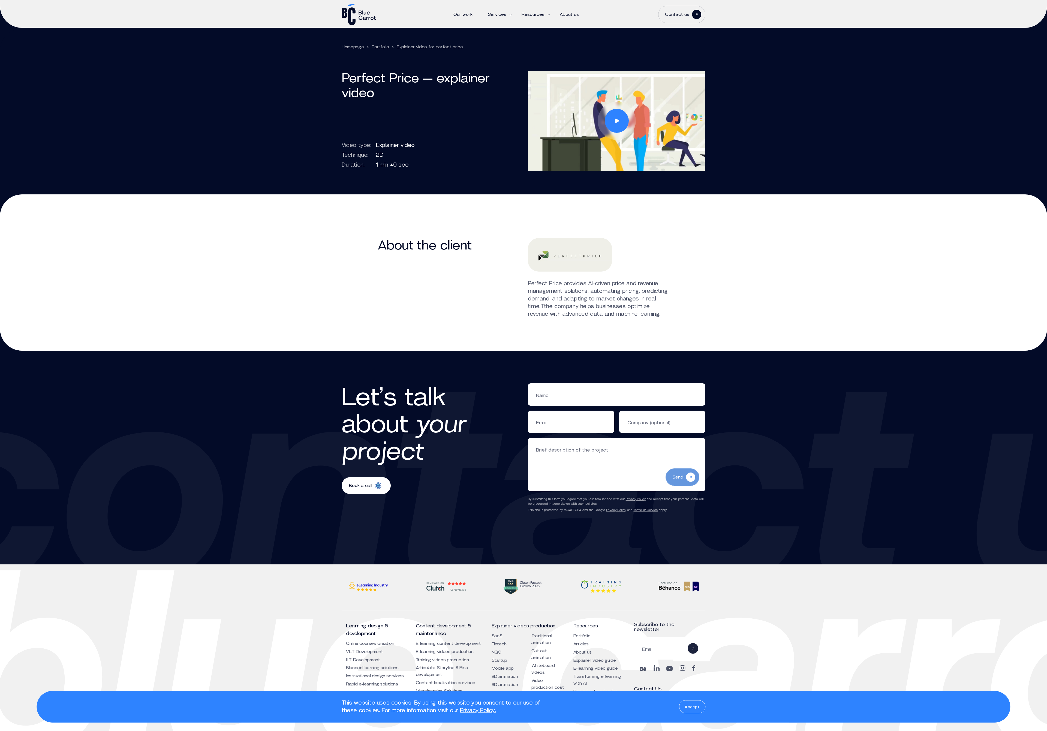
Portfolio (380, 46)
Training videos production (442, 659)
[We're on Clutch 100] (523, 586)
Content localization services (445, 682)
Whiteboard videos (543, 669)
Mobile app (503, 668)
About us (569, 14)
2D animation (505, 676)
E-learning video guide (595, 668)
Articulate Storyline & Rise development (442, 671)
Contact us (677, 14)
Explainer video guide (594, 660)
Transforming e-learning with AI (597, 680)
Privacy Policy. (478, 710)
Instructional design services (375, 675)
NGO (496, 652)
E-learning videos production (445, 651)
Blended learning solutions (372, 667)
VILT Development (364, 651)
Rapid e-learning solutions (372, 684)
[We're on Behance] (678, 587)
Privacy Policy (636, 499)
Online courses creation (370, 643)
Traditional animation (541, 639)
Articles (581, 643)
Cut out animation (541, 654)
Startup (499, 660)
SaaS (497, 635)
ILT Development (363, 659)
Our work (463, 14)
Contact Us (647, 688)
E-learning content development (448, 643)
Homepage (353, 46)
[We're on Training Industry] (601, 586)
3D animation (505, 684)
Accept (692, 707)
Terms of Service (645, 510)
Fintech (499, 643)
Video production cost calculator (547, 687)
